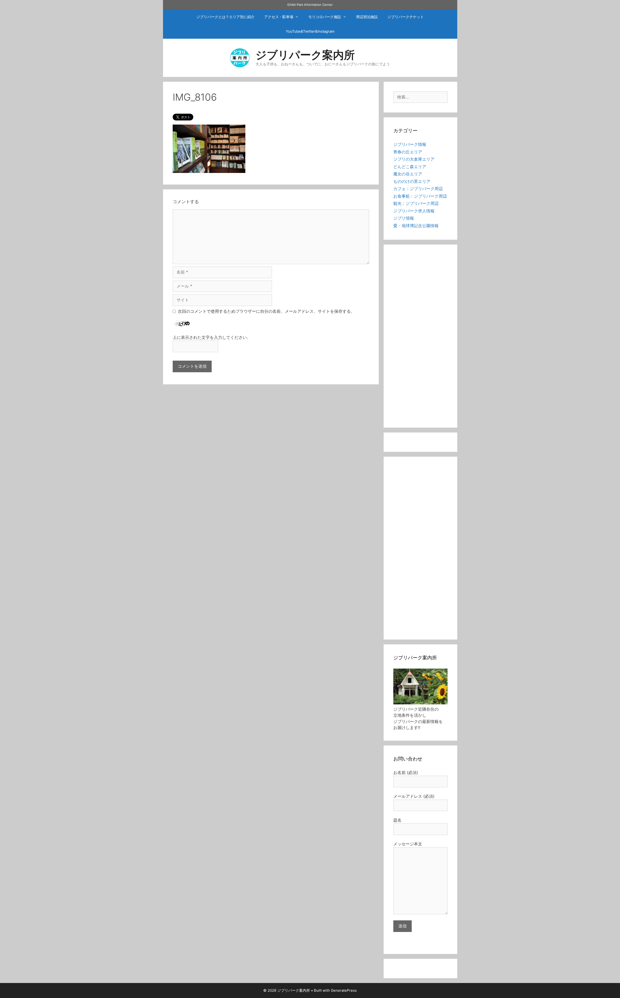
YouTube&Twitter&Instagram (310, 31)
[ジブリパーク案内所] (239, 57)
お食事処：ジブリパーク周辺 (420, 196)
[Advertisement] (420, 339)
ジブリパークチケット (406, 17)
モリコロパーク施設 (324, 17)
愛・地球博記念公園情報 (416, 225)
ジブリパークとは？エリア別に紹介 (225, 17)
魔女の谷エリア (407, 173)
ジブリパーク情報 (409, 144)
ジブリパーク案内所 (305, 54)
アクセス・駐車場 (278, 17)
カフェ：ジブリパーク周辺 (418, 188)
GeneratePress (344, 990)
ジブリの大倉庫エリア (413, 159)
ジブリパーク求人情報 (413, 211)
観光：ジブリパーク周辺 (416, 203)
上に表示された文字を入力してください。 (212, 337)
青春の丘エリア (407, 151)
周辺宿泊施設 (367, 17)
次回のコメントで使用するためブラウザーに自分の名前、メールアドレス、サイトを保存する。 (266, 311)
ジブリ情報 (403, 218)
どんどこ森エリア (409, 166)
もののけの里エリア (411, 181)
